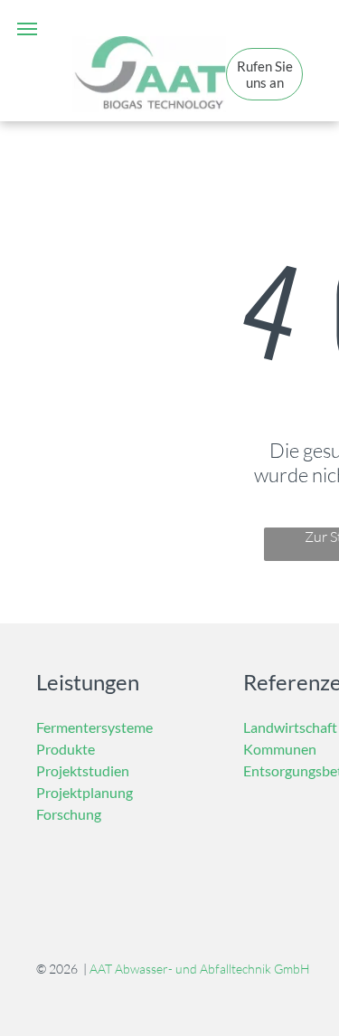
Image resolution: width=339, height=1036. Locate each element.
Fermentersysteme (94, 727)
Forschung (68, 813)
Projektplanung (84, 792)
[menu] (27, 29)
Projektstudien (82, 770)
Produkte (65, 748)
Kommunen (279, 748)
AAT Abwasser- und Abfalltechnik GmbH (199, 968)
